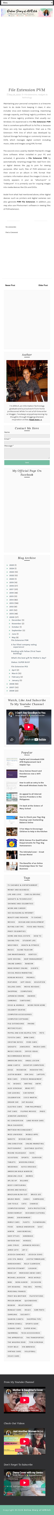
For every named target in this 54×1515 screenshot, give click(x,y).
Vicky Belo (13, 1347)
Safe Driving (14, 959)
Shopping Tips (34, 1319)
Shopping (12, 991)
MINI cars (13, 1079)
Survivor (37, 1158)
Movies (11, 922)
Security (25, 1314)
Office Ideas (31, 1051)
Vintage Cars (14, 1351)
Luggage (32, 1268)
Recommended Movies (19, 1056)
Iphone (31, 1024)
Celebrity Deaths (16, 1010)
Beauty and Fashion (18, 917)
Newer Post (10, 285)
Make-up (12, 1273)
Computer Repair (16, 1208)
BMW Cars (29, 1037)
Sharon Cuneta (16, 1319)
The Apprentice (15, 1338)
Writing (28, 1084)
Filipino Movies (28, 1111)
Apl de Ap (12, 1181)
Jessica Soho (35, 1254)
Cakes (27, 1199)
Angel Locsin (32, 1061)
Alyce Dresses (28, 1167)
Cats (24, 1204)
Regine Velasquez (17, 1153)
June (14, 634)
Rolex (28, 1310)
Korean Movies (15, 977)
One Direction (15, 1144)
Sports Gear (32, 1324)
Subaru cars (14, 1328)
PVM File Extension (26, 202)
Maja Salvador (15, 1125)
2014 (11, 600)
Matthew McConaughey (20, 1130)
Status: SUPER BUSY (20, 662)
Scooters (13, 1158)
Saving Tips (13, 941)
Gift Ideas (26, 982)
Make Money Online (18, 968)
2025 (12, 565)
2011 (11, 610)
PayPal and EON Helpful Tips (22, 1033)
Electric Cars (15, 1107)
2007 (12, 687)
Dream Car (13, 1102)
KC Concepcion (15, 1121)
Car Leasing (14, 1093)
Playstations (36, 1296)
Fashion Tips (36, 1070)
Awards (31, 996)
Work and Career (17, 908)
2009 (12, 617)
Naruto (11, 1139)
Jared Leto (13, 1250)
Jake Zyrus (13, 1245)
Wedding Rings (26, 1162)
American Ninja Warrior (20, 1171)
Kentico (33, 954)
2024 (12, 568)
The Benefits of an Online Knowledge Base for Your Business (31, 866)
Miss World (35, 1278)
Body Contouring (17, 1185)
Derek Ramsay (15, 1213)
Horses (27, 1241)
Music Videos (15, 1051)
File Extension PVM (42, 122)
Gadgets (12, 1047)
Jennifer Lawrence (17, 1116)
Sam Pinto (39, 1310)
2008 (12, 684)
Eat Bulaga (27, 1102)
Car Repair (28, 1093)
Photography (14, 1148)
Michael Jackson (16, 1278)
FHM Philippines (33, 1107)
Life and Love (14, 894)
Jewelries (25, 1047)
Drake (11, 1218)
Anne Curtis (14, 1065)
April (14, 670)
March (15, 673)
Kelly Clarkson (32, 1264)
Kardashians (14, 1264)
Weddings (13, 1167)
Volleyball (30, 1351)
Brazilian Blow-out (18, 1194)
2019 (11, 582)
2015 (11, 596)
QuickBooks (31, 1301)
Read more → (35, 419)
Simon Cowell (15, 1324)
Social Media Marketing (20, 973)
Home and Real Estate (19, 936)
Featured (12, 982)
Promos (31, 977)
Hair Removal (24, 1231)
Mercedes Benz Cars (30, 1273)
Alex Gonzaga (15, 1088)
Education (39, 982)
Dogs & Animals (16, 1005)
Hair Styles (14, 1236)
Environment (24, 1218)
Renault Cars (14, 1310)
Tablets (12, 1162)
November (17, 623)
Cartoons (25, 1001)
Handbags (28, 1236)
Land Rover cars (35, 1121)
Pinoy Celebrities (17, 931)
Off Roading (14, 1287)
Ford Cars (31, 1042)
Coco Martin (30, 1098)
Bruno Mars (14, 1199)
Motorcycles (15, 1028)
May (14, 637)
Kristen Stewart (16, 1268)
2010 (11, 613)
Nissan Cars (25, 1139)
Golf (40, 1227)
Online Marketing (35, 1144)
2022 (12, 575)
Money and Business (18, 890)
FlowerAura (39, 1222)
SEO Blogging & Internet (21, 913)
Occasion (36, 1282)
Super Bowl (30, 1328)
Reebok (11, 1305)
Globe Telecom (25, 950)
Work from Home (36, 1005)
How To (37, 936)
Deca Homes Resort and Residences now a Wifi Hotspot (31, 774)
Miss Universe (15, 1134)
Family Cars (14, 1222)
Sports (25, 1158)
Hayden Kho (14, 1241)
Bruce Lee (36, 1194)
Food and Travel (35, 927)
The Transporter (35, 1338)
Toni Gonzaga (36, 1342)
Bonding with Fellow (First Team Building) (26, 652)
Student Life (29, 941)
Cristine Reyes (15, 1042)
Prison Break (14, 1301)
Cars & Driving (32, 894)
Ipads (42, 1111)
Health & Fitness (30, 945)
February (16, 677)
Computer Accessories (20, 1014)
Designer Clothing (35, 1213)
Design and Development (31, 922)
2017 (11, 589)
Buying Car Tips (16, 927)
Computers (26, 991)
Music (11, 950)
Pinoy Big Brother (17, 1296)
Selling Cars (14, 987)
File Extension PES (19, 666)
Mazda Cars (40, 1047)
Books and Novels (17, 1190)
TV (9, 1084)
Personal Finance (17, 1291)
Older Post (43, 285)
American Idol (15, 1061)
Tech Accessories (30, 1333)
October (16, 627)
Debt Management (33, 959)
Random (29, 964)
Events (34, 968)
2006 (12, 691)
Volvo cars (13, 1356)
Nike (10, 1282)
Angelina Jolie (15, 1176)
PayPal (38, 1287)
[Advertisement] (27, 52)
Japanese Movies (31, 1245)
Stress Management (31, 1079)
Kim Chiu (29, 1074)
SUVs (32, 1153)
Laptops (41, 1074)
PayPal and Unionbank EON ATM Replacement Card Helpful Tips (32, 762)
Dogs (10, 1070)
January (16, 680)
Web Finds (13, 945)
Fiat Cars (12, 1111)
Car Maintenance (16, 954)
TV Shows (36, 917)
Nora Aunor (22, 1282)
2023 (12, 572)
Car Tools (13, 1204)
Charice (34, 1204)
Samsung (12, 1314)
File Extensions (30, 95)
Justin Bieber (14, 1074)
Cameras (12, 1001)
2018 (11, 586)
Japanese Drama (16, 996)
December (17, 620)
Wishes (17, 1084)
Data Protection (36, 1208)
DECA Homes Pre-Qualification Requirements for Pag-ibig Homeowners (33, 843)
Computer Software (18, 1019)
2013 (11, 603)
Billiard (24, 1181)
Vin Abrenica (28, 1347)
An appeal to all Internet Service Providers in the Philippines (31, 797)
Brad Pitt (30, 1088)
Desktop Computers (34, 1065)
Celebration (14, 1098)
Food (10, 1227)
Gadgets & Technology (20, 899)
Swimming (13, 1333)
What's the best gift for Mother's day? (28, 658)
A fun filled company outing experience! (24, 645)
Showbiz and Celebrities (20, 904)
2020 (12, 579)
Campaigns (38, 1199)
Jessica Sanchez (16, 1254)
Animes (29, 1176)
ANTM (38, 1084)
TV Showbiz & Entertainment (23, 885)
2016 (11, 593)
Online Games (15, 964)
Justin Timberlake (35, 1259)
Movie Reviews (31, 987)
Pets (42, 1033)
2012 (11, 606)
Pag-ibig (28, 1287)
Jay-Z (24, 1250)
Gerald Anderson (25, 1227)
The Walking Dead (17, 1342)
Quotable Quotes (34, 1148)
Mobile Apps (32, 1134)
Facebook (21, 1070)
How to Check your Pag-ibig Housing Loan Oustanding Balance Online (32, 820)
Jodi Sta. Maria (15, 1259)
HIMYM (11, 1231)
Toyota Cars (14, 1037)
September (17, 630)
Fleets (26, 1222)
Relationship (25, 1305)
